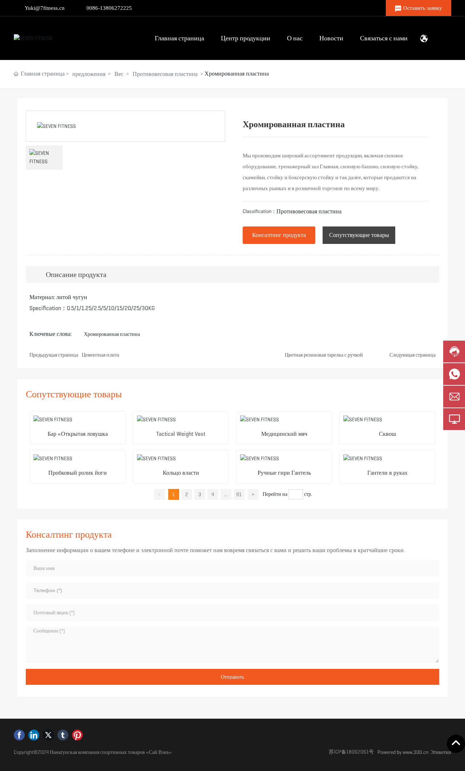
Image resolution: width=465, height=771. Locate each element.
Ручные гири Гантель (284, 473)
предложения (88, 74)
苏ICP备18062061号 (351, 751)
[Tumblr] (62, 735)
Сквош (387, 434)
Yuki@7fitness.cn (45, 8)
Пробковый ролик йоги (77, 473)
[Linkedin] (33, 735)
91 (239, 494)
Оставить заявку (422, 8)
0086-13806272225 (109, 8)
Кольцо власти (181, 473)
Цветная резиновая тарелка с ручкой (324, 355)
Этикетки (440, 752)
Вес (119, 74)
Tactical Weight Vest (180, 434)
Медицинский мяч (284, 434)
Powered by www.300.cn (402, 752)
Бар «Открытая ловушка (78, 434)
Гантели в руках (387, 473)
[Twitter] (48, 735)
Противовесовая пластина (165, 74)
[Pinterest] (77, 735)
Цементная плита (100, 355)
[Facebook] (19, 735)
